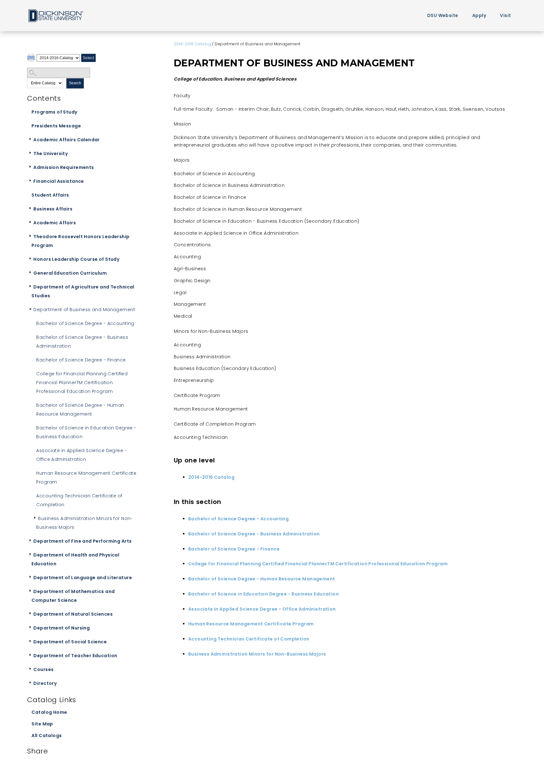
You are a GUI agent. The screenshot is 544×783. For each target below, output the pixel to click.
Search (75, 83)
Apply (479, 15)
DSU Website (442, 15)
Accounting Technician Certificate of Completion (79, 500)
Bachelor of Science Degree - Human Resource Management (80, 409)
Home (55, 15)
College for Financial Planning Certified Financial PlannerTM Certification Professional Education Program (82, 382)
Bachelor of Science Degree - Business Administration (82, 341)
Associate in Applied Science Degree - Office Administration (81, 454)
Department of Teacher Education (75, 655)
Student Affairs (50, 195)
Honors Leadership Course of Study (76, 259)
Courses (43, 669)
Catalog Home (49, 712)
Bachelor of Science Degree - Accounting (85, 323)
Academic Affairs (54, 223)
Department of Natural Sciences (73, 614)
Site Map (42, 724)
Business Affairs (52, 209)
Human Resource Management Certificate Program (86, 477)
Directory (45, 683)
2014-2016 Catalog (192, 44)
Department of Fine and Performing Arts (82, 541)
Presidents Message (56, 126)
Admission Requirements (63, 167)
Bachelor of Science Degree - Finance (81, 360)
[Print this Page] (32, 58)
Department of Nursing (61, 628)
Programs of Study (54, 112)
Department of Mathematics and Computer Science (73, 595)
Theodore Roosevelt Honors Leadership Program (80, 241)
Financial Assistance (58, 181)
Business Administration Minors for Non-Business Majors (84, 522)
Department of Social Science (70, 642)
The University (50, 153)
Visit (505, 15)
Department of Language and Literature (82, 577)
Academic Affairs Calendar (66, 140)
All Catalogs (46, 735)
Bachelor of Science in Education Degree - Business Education (86, 432)
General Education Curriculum (70, 273)
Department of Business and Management (84, 309)
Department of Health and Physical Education (75, 559)
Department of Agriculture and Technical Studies (82, 291)
